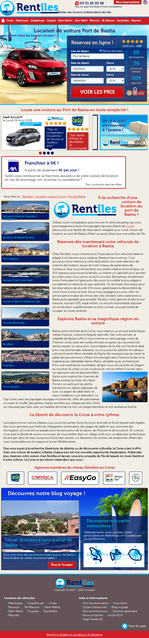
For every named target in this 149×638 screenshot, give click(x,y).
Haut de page (137, 626)
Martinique (22, 20)
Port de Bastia (81, 56)
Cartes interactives (95, 607)
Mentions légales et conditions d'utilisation (75, 634)
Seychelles (123, 20)
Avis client (120, 603)
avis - (132, 46)
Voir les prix (97, 92)
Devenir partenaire (125, 611)
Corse (10, 20)
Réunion (95, 20)
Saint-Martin (65, 20)
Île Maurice (108, 20)
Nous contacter (93, 615)
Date (80, 63)
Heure (110, 63)
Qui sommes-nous (95, 611)
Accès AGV (115, 615)
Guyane (51, 20)
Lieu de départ (80, 54)
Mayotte (136, 20)
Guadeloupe (38, 20)
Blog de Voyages (62, 564)
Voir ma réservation (96, 603)
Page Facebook (93, 619)
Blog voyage (120, 607)
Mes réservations (127, 2)
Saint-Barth (81, 20)
